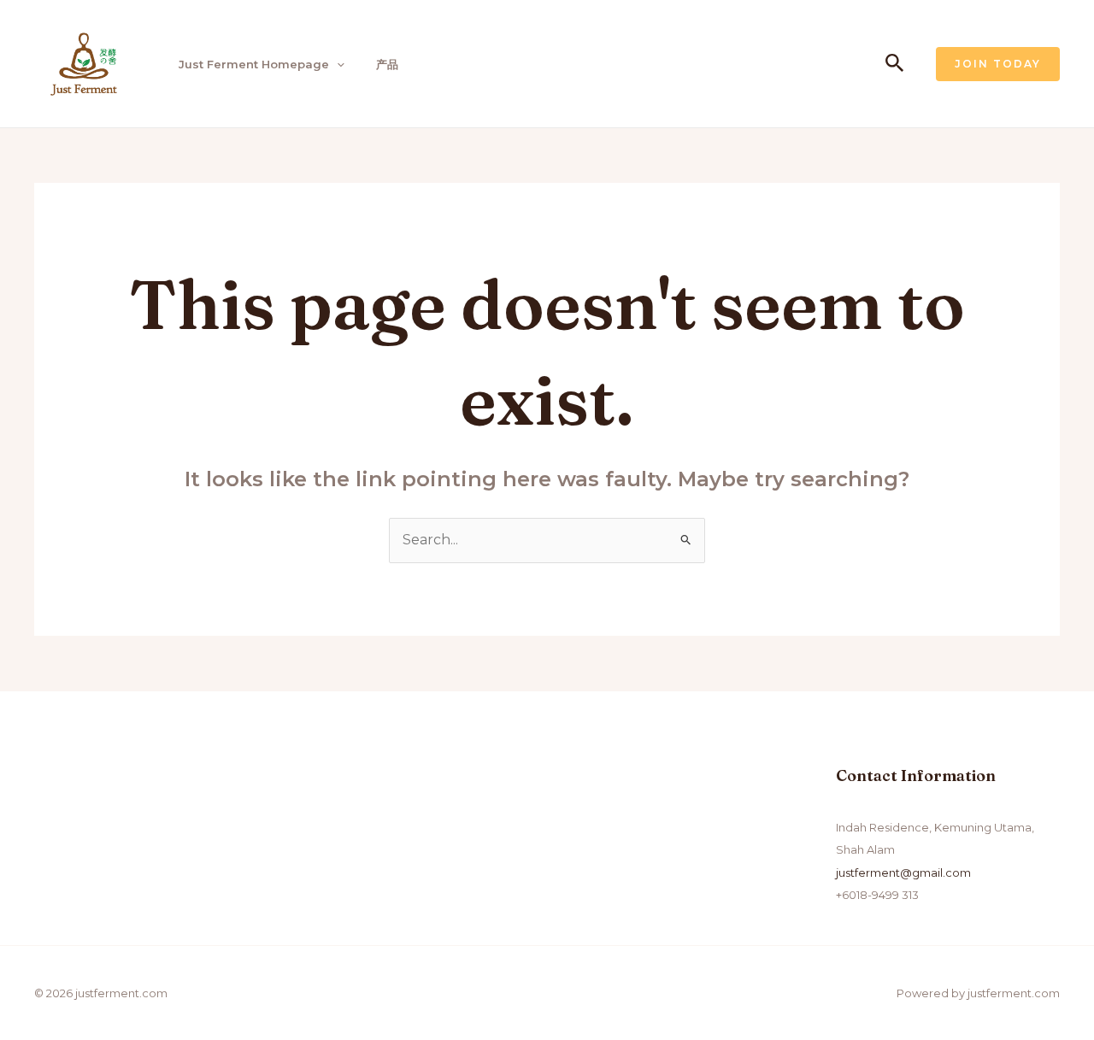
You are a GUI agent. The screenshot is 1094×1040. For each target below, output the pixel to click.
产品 (387, 64)
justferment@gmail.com (903, 872)
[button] (336, 64)
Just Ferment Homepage (254, 64)
